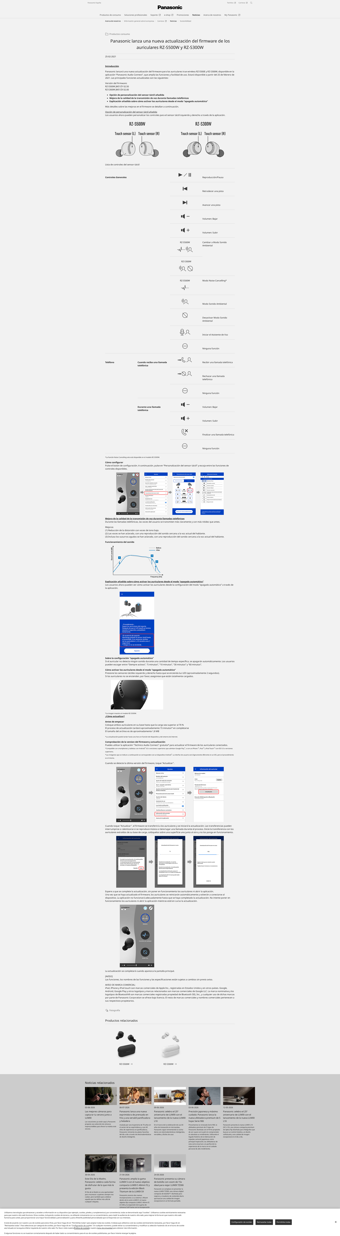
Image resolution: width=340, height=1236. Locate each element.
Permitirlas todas (283, 1222)
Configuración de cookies (241, 1222)
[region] (170, 1222)
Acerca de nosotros (113, 21)
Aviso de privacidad (104, 1228)
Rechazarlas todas (264, 1222)
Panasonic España (94, 3)
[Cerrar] (336, 1222)
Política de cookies (81, 1228)
